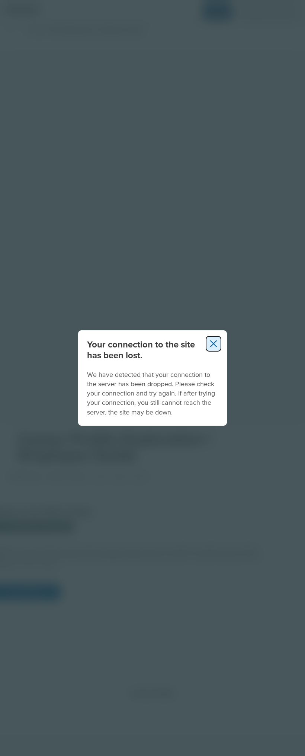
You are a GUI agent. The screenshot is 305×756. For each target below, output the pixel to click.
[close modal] (213, 343)
